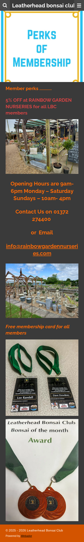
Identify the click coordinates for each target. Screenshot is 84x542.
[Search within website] (5, 5)
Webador (26, 535)
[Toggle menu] (79, 5)
